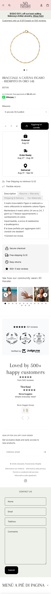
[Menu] (3, 5)
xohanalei (20, 464)
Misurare (6, 106)
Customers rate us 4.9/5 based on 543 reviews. (24, 20)
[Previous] (6, 295)
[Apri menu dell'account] (41, 5)
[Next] (45, 295)
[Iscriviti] (44, 452)
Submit (11, 570)
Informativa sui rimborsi (14, 469)
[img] (25, 377)
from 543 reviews (25, 380)
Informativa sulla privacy (36, 469)
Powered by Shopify (33, 464)
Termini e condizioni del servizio (25, 472)
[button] (23, 418)
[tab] (10, 193)
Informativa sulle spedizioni (25, 475)
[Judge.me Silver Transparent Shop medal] (12, 338)
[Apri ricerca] (9, 5)
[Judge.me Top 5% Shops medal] (39, 338)
